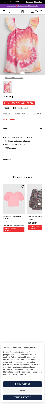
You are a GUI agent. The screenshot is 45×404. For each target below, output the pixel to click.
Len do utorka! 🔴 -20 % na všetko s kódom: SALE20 (22, 6)
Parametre (7, 160)
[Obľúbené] (36, 11)
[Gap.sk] (22, 11)
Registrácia (29, 2)
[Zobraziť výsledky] (8, 11)
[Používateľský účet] (32, 11)
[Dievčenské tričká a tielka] (3, 78)
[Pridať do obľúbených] (22, 186)
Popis (5, 129)
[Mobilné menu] (4, 11)
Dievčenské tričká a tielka (14, 78)
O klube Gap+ (38, 2)
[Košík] (41, 11)
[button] (39, 204)
